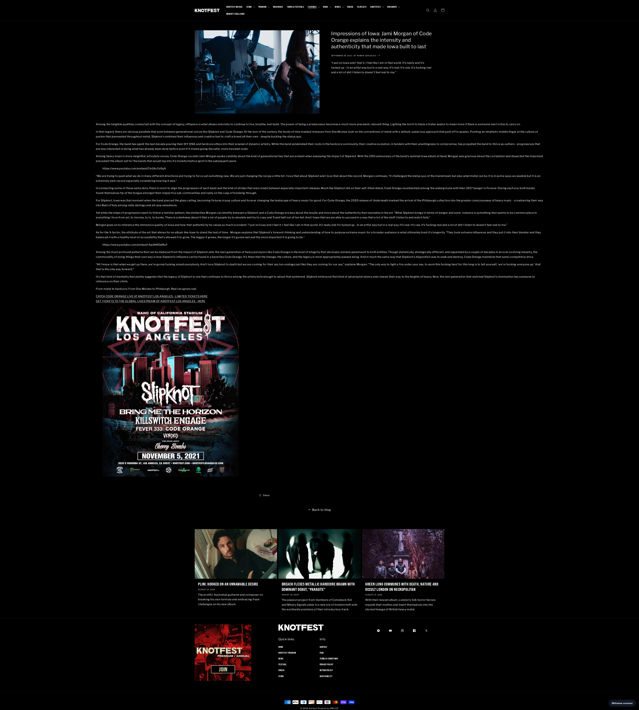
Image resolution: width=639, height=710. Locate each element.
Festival (282, 664)
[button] (250, 6)
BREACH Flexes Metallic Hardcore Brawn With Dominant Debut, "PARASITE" (318, 587)
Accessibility (326, 676)
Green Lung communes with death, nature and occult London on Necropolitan (401, 587)
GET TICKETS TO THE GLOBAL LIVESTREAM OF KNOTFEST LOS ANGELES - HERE (150, 301)
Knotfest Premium (287, 652)
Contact (323, 646)
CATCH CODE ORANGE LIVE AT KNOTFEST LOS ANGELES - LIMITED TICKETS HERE (152, 296)
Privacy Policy (326, 664)
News (280, 658)
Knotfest (313, 708)
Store (281, 676)
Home (280, 646)
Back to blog (321, 509)
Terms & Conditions (329, 658)
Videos (281, 670)
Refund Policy (326, 670)
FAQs (322, 652)
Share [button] (266, 495)
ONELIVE (334, 708)
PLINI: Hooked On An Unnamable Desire (228, 584)
